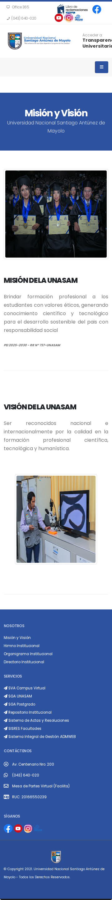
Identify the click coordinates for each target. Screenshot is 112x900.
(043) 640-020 (25, 775)
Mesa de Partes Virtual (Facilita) (41, 786)
